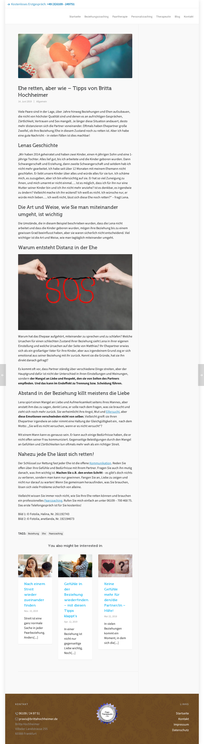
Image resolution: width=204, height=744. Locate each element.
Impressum (181, 724)
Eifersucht (113, 412)
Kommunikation (100, 463)
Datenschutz (180, 730)
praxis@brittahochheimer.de (38, 719)
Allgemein (41, 101)
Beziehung (33, 533)
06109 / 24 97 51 (29, 713)
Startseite (182, 713)
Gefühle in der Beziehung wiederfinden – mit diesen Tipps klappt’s (76, 600)
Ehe (44, 533)
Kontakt (183, 719)
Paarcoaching (53, 500)
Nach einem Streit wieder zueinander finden (34, 594)
